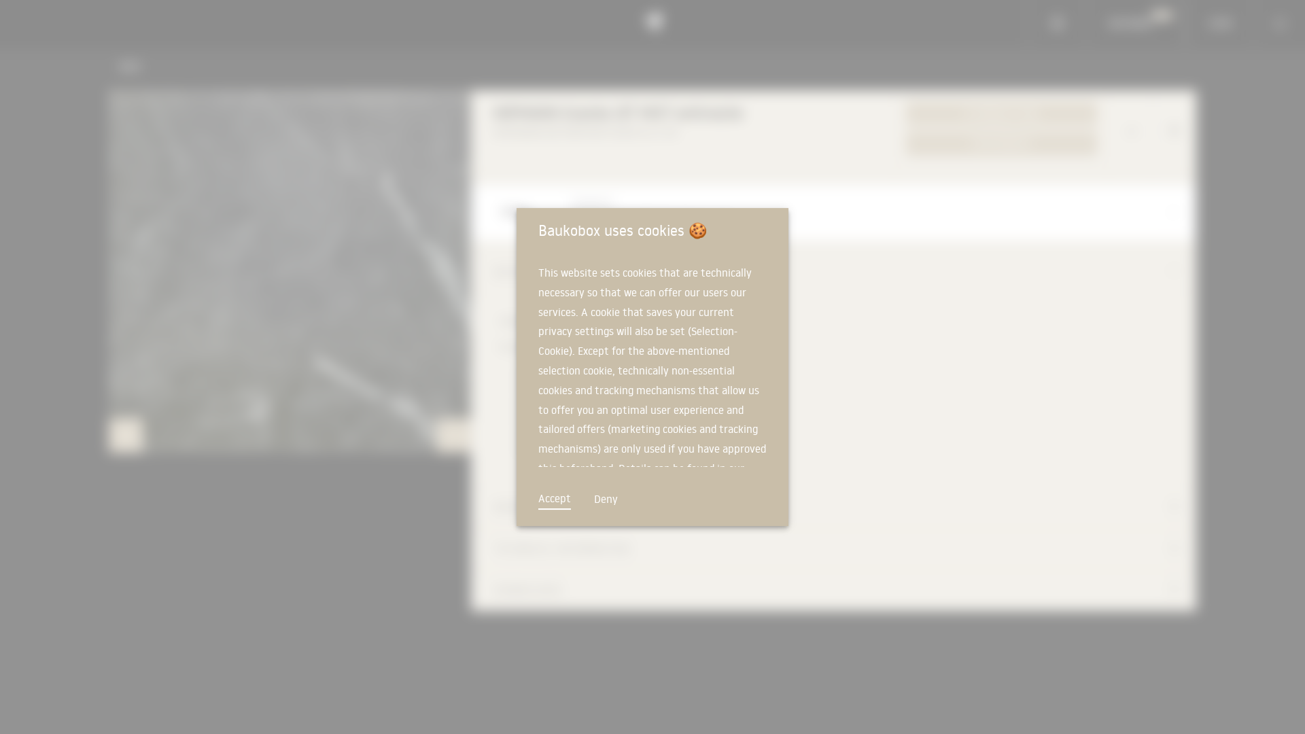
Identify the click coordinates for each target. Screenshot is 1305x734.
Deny (606, 499)
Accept (554, 498)
